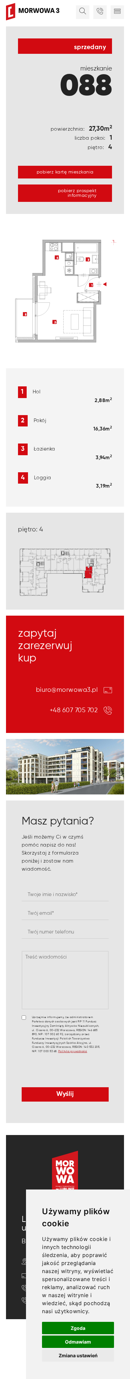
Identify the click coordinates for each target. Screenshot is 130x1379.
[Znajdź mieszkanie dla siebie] (82, 12)
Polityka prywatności (72, 1051)
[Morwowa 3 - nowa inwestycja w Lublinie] (32, 11)
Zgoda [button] (78, 1328)
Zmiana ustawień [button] (78, 1355)
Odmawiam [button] (78, 1342)
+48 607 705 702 (74, 710)
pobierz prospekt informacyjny (77, 193)
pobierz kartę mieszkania (65, 172)
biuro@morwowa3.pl (67, 690)
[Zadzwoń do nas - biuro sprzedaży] (100, 12)
